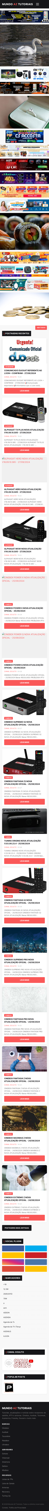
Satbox (5, 1466)
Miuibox (5, 1470)
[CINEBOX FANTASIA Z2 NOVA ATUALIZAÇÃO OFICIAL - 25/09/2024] (24, 761)
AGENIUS (7, 1331)
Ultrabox (5, 1445)
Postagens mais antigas (17, 1228)
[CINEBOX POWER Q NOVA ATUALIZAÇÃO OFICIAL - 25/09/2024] (24, 645)
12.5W (5, 1289)
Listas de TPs (7, 1479)
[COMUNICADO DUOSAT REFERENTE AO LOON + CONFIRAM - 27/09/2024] (24, 351)
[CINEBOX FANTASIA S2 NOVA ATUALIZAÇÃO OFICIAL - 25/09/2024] (24, 880)
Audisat (5, 1432)
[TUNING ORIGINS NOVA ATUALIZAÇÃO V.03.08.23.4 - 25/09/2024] (24, 821)
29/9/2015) (7, 1294)
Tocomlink (6, 1436)
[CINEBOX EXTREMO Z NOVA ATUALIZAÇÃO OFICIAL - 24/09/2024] (24, 1177)
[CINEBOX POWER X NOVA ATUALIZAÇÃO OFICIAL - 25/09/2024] (24, 588)
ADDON (6, 1313)
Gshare (5, 1454)
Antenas (5, 1487)
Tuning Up (6, 1496)
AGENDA (7, 1317)
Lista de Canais (8, 1483)
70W (5, 1299)
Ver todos (41, 328)
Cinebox (5, 1428)
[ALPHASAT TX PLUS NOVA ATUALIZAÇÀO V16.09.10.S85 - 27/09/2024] (24, 410)
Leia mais (24, 391)
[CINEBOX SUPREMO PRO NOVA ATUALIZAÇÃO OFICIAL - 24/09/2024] (24, 940)
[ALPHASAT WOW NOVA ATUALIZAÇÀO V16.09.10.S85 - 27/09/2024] (24, 529)
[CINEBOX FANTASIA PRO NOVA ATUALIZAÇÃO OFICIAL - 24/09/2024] (24, 999)
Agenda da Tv (9, 1322)
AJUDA (6, 1336)
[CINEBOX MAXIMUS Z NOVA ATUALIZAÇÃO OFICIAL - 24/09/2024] (24, 1118)
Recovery (6, 1492)
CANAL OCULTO (10, 377)
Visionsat (6, 1458)
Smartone (6, 1462)
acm (5, 1308)
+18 (4, 1284)
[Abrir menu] (37, 4)
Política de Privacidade (17, 1508)
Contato (5, 1508)
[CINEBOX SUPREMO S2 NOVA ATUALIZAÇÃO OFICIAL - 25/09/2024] (24, 702)
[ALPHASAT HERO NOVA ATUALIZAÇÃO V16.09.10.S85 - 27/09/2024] (24, 469)
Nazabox (5, 1440)
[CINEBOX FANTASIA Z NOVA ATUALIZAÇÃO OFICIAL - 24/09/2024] (24, 1059)
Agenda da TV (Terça (12, 1327)
